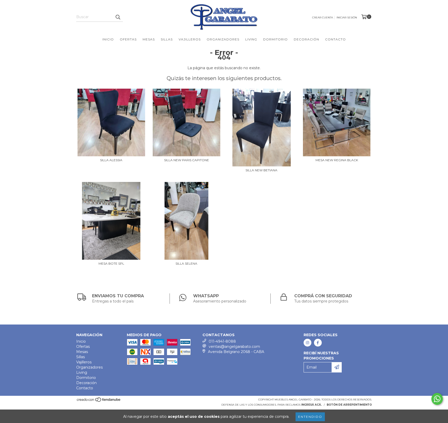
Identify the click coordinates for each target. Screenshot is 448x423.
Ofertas (128, 39)
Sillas (167, 39)
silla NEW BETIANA (261, 170)
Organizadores (223, 39)
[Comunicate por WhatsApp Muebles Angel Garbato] (437, 399)
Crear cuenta (322, 17)
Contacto (335, 39)
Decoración (306, 39)
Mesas (149, 39)
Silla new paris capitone (186, 160)
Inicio (108, 39)
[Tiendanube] (99, 401)
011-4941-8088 (222, 341)
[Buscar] (118, 17)
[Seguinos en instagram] (307, 343)
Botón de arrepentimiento (349, 404)
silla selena (186, 263)
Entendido (310, 417)
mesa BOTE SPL (111, 263)
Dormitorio (275, 39)
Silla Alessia (111, 160)
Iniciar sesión (347, 17)
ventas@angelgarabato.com (234, 346)
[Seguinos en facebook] (318, 343)
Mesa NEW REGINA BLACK (337, 160)
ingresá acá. (311, 404)
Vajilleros (190, 39)
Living (251, 39)
